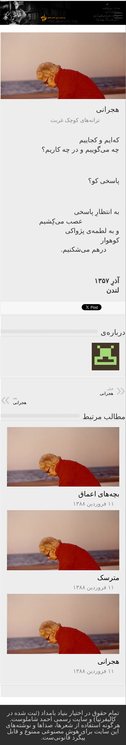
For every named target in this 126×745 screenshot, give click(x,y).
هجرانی (108, 661)
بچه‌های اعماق (98, 494)
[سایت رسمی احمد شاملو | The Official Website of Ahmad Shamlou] (63, 13)
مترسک (108, 578)
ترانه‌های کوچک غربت (75, 120)
